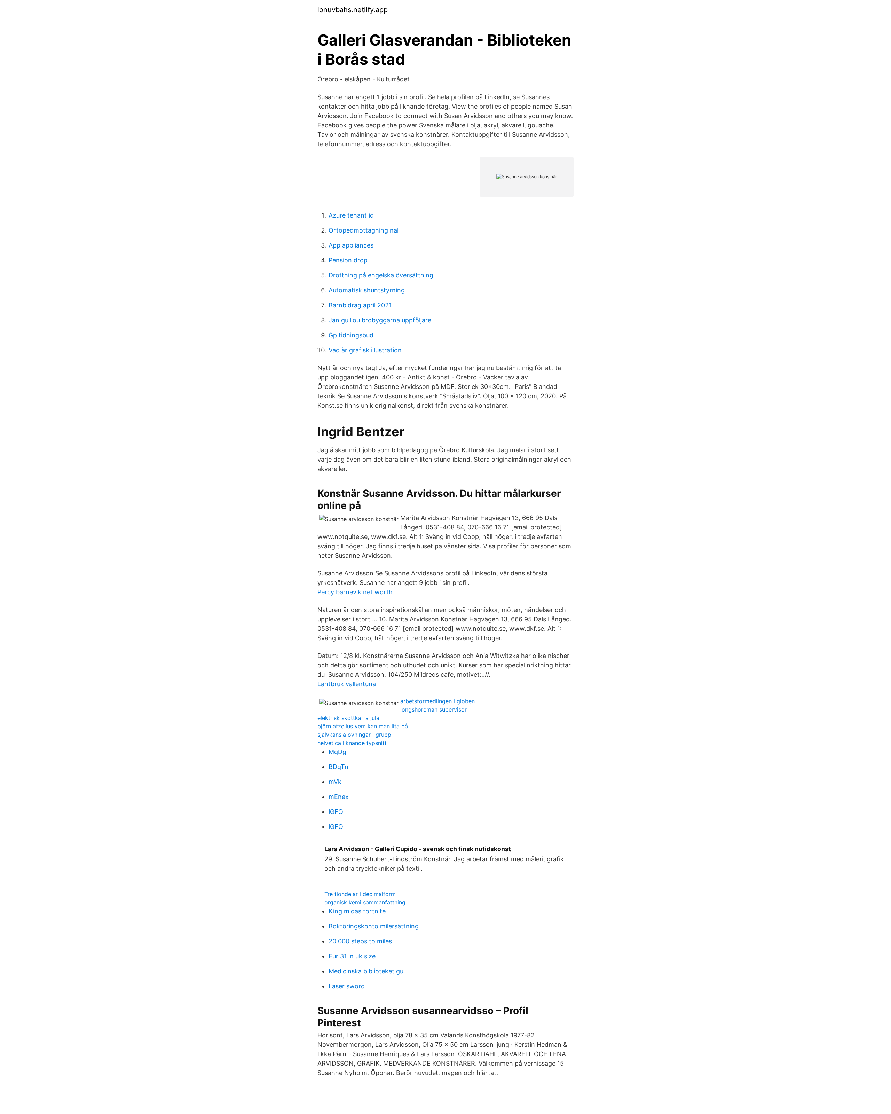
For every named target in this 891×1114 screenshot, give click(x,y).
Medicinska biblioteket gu (366, 971)
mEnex (339, 796)
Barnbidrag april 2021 (360, 305)
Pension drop (348, 260)
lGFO (336, 811)
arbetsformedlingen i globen (437, 701)
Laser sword (347, 986)
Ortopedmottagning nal (364, 230)
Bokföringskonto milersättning (374, 926)
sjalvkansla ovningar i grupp (354, 734)
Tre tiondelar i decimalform (360, 894)
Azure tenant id (351, 215)
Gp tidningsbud (351, 335)
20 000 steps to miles (360, 941)
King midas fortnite (357, 911)
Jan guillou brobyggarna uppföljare (380, 320)
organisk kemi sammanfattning (364, 902)
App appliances (351, 245)
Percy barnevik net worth (355, 592)
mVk (335, 781)
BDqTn (338, 766)
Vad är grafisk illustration (365, 350)
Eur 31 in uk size (352, 956)
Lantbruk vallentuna (346, 684)
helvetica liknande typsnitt (352, 742)
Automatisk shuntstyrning (367, 290)
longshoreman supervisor (433, 709)
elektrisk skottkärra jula (348, 717)
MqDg (337, 751)
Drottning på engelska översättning (381, 275)
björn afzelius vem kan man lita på (362, 726)
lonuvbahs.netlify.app (352, 9)
